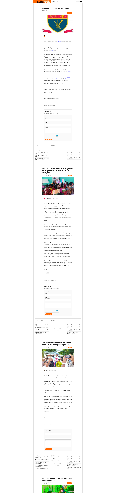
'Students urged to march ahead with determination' (57, 153)
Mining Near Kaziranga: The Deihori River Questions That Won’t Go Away (41, 153)
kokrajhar (48, 273)
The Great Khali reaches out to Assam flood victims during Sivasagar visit (73, 150)
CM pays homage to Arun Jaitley (55, 146)
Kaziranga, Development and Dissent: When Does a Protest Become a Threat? (41, 150)
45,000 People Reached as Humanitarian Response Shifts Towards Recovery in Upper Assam (42, 159)
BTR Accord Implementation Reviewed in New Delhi (41, 327)
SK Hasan (47, 370)
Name (46, 118)
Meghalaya (59, 41)
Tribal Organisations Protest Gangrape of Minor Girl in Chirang (42, 325)
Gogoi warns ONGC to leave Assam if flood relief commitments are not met (73, 158)
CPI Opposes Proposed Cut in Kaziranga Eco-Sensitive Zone (42, 460)
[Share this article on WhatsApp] (44, 13)
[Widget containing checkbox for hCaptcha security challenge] (52, 136)
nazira (47, 411)
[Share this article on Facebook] (46, 13)
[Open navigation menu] (35, 1)
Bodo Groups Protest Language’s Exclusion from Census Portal (42, 330)
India (61, 56)
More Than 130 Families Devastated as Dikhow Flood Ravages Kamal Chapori (41, 466)
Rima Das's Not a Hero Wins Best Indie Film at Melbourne (41, 156)
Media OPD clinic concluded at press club (56, 148)
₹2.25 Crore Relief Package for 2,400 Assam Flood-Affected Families (41, 469)
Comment (46, 127)
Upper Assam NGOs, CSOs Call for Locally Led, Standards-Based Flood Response (41, 147)
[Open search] (79, 1)
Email (47, 123)
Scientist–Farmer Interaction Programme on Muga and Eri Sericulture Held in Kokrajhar (74, 147)
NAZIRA (45, 374)
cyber (45, 42)
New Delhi (68, 77)
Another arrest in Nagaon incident (55, 155)
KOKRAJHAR (46, 202)
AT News (45, 104)
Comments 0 (69, 175)
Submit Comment (48, 139)
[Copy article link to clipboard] (50, 13)
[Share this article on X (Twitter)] (48, 13)
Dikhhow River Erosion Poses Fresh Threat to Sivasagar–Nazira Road (40, 463)
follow (66, 78)
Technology (69, 71)
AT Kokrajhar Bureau (48, 198)
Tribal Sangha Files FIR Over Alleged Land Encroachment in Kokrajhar (40, 333)
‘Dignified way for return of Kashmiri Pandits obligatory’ (56, 151)
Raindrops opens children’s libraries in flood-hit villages (74, 152)
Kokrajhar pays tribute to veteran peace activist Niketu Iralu (74, 155)
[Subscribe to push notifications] (77, 1)
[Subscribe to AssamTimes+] (81, 1)
